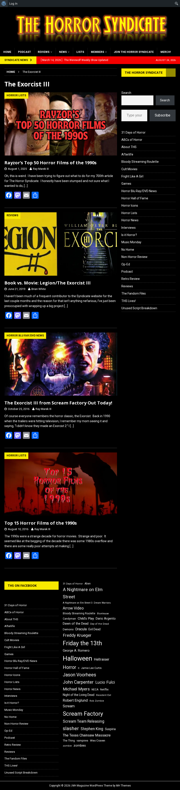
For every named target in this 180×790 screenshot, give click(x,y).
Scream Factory (83, 713)
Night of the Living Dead (78, 695)
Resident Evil (103, 695)
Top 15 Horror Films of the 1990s (40, 523)
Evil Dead (94, 629)
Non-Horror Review (134, 257)
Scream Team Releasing (83, 721)
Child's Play (86, 618)
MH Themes (123, 785)
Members (97, 52)
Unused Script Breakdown (139, 308)
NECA (95, 689)
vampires (82, 740)
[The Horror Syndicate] (90, 45)
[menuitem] (4, 3)
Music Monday (131, 242)
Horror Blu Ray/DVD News (139, 191)
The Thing (69, 740)
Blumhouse (103, 613)
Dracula (81, 629)
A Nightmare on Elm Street (83, 593)
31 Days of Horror (133, 132)
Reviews (43, 52)
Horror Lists (129, 213)
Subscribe (162, 115)
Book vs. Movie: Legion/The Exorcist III (47, 283)
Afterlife (127, 154)
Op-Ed (125, 264)
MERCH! (165, 52)
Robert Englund (75, 700)
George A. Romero (76, 650)
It (78, 668)
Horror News (130, 220)
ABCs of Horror (131, 139)
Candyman (69, 618)
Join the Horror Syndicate (134, 52)
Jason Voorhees (79, 674)
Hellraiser (101, 659)
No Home (127, 249)
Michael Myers (76, 689)
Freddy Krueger (77, 635)
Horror (69, 667)
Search (126, 93)
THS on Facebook (22, 585)
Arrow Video (73, 608)
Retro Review (130, 279)
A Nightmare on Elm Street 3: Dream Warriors (87, 602)
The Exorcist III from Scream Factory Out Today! (58, 403)
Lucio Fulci (105, 682)
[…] (26, 186)
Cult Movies (129, 169)
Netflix (104, 689)
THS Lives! (128, 301)
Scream (69, 706)
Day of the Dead (99, 623)
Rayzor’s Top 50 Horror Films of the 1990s (50, 163)
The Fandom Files (133, 293)
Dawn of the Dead (75, 624)
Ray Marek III (41, 168)
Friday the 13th (82, 643)
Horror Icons (129, 205)
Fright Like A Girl (132, 176)
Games (126, 183)
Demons (68, 629)
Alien (88, 583)
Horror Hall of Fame (134, 198)
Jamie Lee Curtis (91, 668)
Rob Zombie (97, 700)
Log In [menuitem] (13, 3)
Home (7, 52)
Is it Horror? (129, 235)
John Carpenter (78, 682)
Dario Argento (106, 618)
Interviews (128, 227)
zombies (80, 745)
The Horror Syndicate (144, 72)
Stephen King (92, 729)
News (63, 52)
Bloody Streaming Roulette (140, 161)
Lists (80, 52)
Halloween (77, 658)
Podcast (24, 52)
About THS (129, 147)
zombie (67, 745)
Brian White (38, 289)
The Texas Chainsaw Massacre (87, 735)
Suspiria (110, 729)
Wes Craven (97, 740)
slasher (71, 728)
